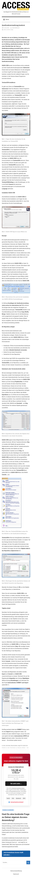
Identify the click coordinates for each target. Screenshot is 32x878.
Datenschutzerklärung (16, 871)
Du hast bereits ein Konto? (17, 802)
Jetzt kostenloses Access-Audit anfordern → (13, 854)
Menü (7, 19)
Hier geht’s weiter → (16, 783)
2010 (5, 29)
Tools (12, 29)
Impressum (16, 874)
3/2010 (8, 29)
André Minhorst (15, 27)
